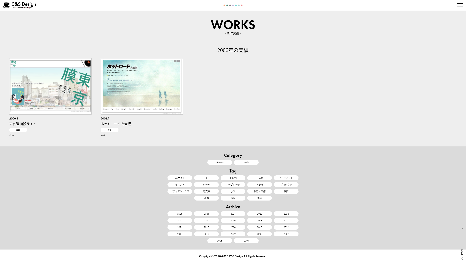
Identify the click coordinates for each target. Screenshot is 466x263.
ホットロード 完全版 (116, 123)
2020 (206, 220)
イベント (180, 184)
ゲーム (206, 184)
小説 (233, 191)
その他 (233, 177)
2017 (286, 220)
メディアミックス (180, 191)
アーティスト (286, 177)
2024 (233, 213)
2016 (179, 227)
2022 (286, 213)
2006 (219, 240)
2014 (233, 227)
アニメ (259, 177)
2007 (286, 233)
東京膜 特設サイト (22, 123)
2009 (233, 233)
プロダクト (286, 184)
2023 (259, 213)
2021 (179, 220)
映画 (286, 191)
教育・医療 (260, 191)
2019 (233, 220)
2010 (206, 233)
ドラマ (259, 184)
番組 (233, 198)
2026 (179, 213)
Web (11, 135)
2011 (179, 233)
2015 (206, 227)
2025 (206, 213)
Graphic (220, 162)
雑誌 (259, 198)
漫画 (18, 130)
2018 (259, 220)
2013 (259, 227)
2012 (286, 227)
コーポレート (233, 184)
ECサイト (180, 177)
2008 (259, 233)
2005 (246, 240)
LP (206, 177)
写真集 (206, 191)
